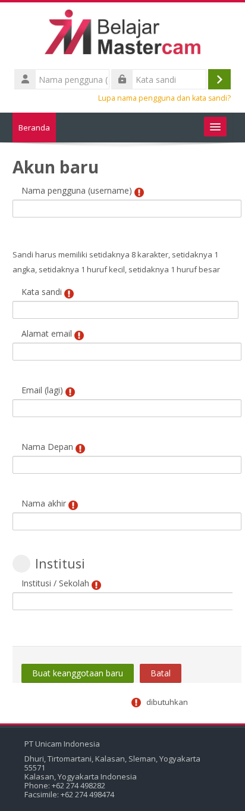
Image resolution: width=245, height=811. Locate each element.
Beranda (34, 127)
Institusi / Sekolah (55, 583)
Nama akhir (43, 503)
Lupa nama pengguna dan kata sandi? (164, 98)
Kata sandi (41, 291)
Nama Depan (47, 446)
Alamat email (46, 333)
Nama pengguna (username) (76, 190)
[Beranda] (122, 34)
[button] (21, 564)
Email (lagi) (42, 390)
